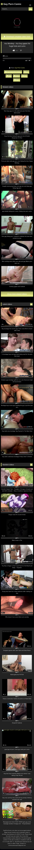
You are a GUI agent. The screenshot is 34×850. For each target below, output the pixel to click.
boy (9, 76)
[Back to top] (29, 845)
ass (27, 72)
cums (17, 76)
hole (25, 76)
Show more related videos (17, 294)
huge (17, 80)
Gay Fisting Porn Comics (14, 72)
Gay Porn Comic (12, 4)
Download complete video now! (18, 37)
